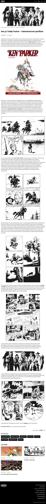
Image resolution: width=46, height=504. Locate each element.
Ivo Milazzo (30, 436)
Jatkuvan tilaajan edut (40, 492)
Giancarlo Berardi (5, 436)
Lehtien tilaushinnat (40, 490)
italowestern (23, 436)
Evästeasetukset (41, 498)
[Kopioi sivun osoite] (44, 430)
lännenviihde (4, 439)
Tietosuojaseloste (41, 496)
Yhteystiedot (42, 486)
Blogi (5, 27)
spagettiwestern (13, 439)
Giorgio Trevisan (14, 436)
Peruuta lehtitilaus (41, 494)
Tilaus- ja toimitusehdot (39, 488)
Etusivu (2, 27)
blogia (25, 423)
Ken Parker (37, 436)
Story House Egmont (40, 485)
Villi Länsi (21, 439)
